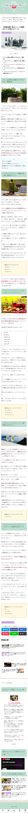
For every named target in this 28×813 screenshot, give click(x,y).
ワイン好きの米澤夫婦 (14, 703)
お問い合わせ (14, 806)
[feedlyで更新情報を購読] (13, 744)
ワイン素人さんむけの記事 (8, 622)
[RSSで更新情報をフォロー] (15, 744)
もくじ (12, 53)
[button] (25, 683)
